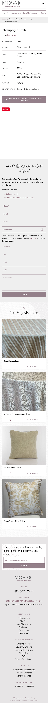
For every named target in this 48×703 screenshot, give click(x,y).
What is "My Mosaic (23, 659)
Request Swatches (24, 673)
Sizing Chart (24, 653)
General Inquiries (24, 676)
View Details (32, 366)
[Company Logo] (12, 4)
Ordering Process (24, 644)
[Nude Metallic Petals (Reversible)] (24, 397)
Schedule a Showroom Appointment (20, 197)
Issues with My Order (24, 650)
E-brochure (24, 630)
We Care (24, 621)
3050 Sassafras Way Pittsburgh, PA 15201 (24, 600)
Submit (24, 295)
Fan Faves (11, 35)
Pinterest (30, 686)
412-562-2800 (24, 590)
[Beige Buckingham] (24, 344)
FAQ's (24, 656)
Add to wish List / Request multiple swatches (26, 100)
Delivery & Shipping (24, 647)
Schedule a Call (12, 194)
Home (4, 19)
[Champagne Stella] (24, 129)
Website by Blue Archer (29, 700)
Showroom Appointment (24, 670)
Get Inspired (24, 633)
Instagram (18, 686)
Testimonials (24, 627)
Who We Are (24, 618)
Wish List (33, 238)
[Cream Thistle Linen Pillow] (24, 504)
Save (7, 109)
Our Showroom (24, 624)
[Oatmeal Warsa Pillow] (24, 451)
